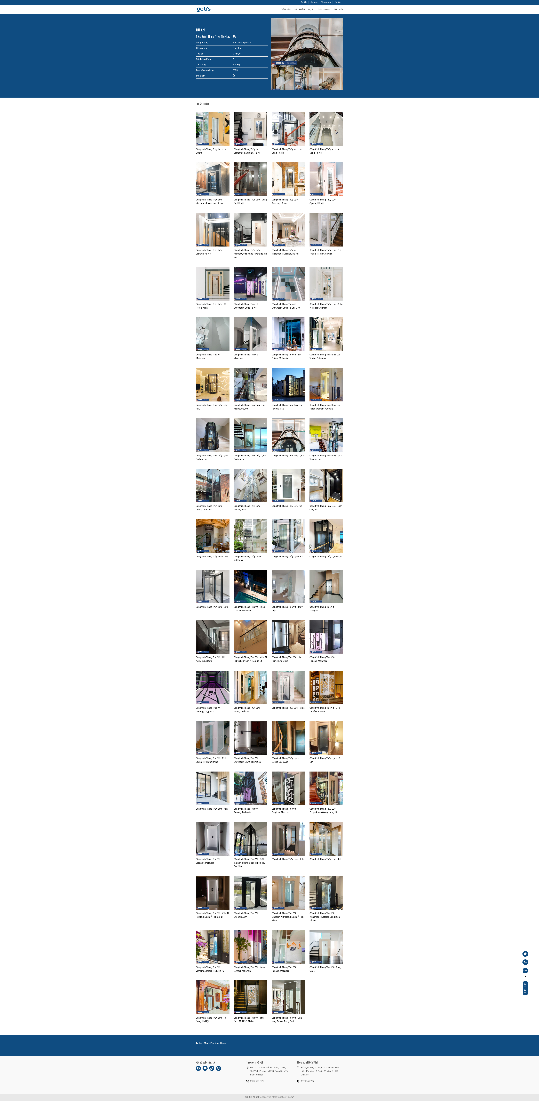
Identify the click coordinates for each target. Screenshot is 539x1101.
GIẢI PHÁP (286, 9)
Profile (304, 2)
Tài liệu (338, 2)
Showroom (326, 2)
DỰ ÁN (311, 9)
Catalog (314, 2)
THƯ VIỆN (338, 9)
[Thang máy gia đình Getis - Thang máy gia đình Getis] (208, 9)
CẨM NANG (323, 9)
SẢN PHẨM (299, 9)
